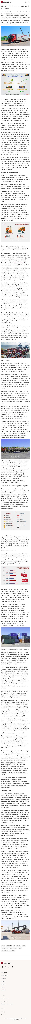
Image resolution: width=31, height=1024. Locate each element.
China (15, 948)
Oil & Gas (18, 945)
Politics (3, 978)
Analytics (3, 984)
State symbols (4, 1001)
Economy (13, 950)
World (2, 987)
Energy (23, 945)
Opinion (3, 945)
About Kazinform (5, 998)
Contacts (3, 1014)
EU (14, 945)
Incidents (3, 990)
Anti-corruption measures (7, 1003)
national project (6, 601)
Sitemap (3, 1011)
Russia (19, 948)
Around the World (5, 950)
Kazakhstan (9, 945)
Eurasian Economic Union (7, 948)
